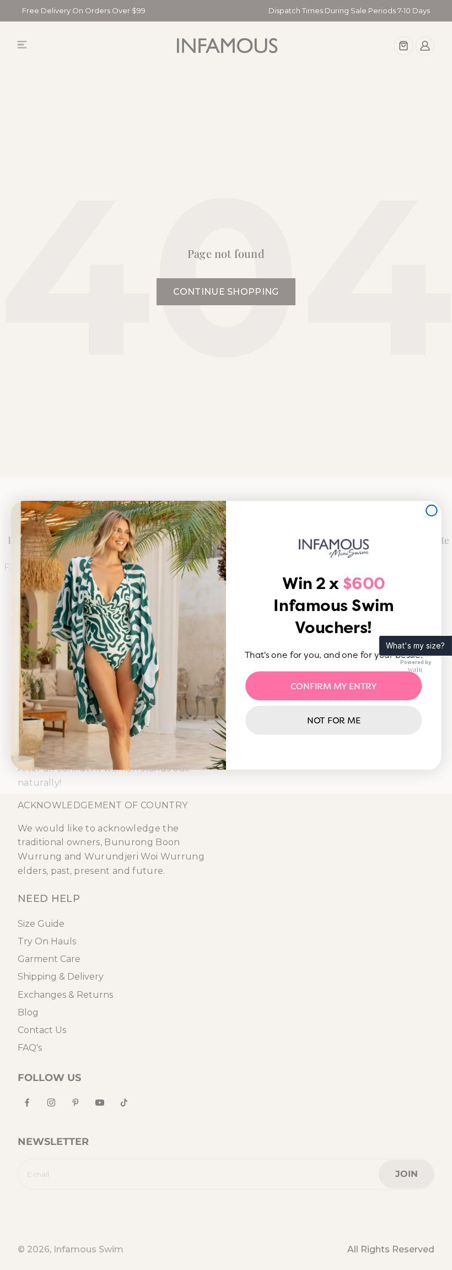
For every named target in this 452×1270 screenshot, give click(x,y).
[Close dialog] (431, 510)
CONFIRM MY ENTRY (333, 685)
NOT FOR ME (333, 720)
